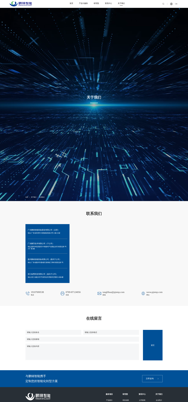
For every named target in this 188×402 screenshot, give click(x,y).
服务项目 (109, 394)
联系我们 (42, 197)
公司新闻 (142, 400)
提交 (153, 345)
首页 (26, 197)
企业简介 (159, 400)
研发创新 (126, 400)
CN (176, 4)
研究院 (125, 394)
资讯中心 (142, 394)
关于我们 (33, 197)
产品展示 (109, 400)
